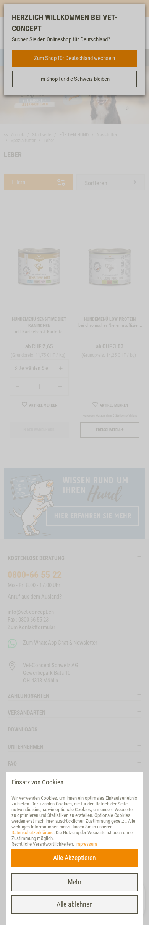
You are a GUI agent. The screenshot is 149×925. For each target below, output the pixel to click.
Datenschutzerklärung (32, 832)
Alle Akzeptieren (74, 858)
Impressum (86, 844)
